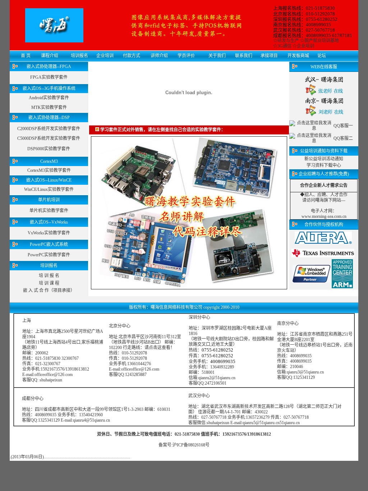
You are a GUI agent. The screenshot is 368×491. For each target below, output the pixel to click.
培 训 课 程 (49, 283)
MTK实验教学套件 (49, 107)
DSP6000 (35, 148)
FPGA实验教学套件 (49, 77)
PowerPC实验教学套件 (49, 254)
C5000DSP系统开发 (35, 138)
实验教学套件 (67, 128)
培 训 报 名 (49, 275)
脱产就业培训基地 (321, 40)
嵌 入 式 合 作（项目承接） (49, 290)
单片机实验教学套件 (48, 210)
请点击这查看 (157, 347)
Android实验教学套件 (49, 97)
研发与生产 (288, 40)
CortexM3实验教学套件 (49, 170)
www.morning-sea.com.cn (324, 216)
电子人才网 (321, 211)
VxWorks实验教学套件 (49, 232)
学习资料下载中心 (324, 165)
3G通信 (284, 46)
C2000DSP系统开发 (35, 128)
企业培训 (305, 46)
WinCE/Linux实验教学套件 (49, 189)
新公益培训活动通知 (323, 158)
